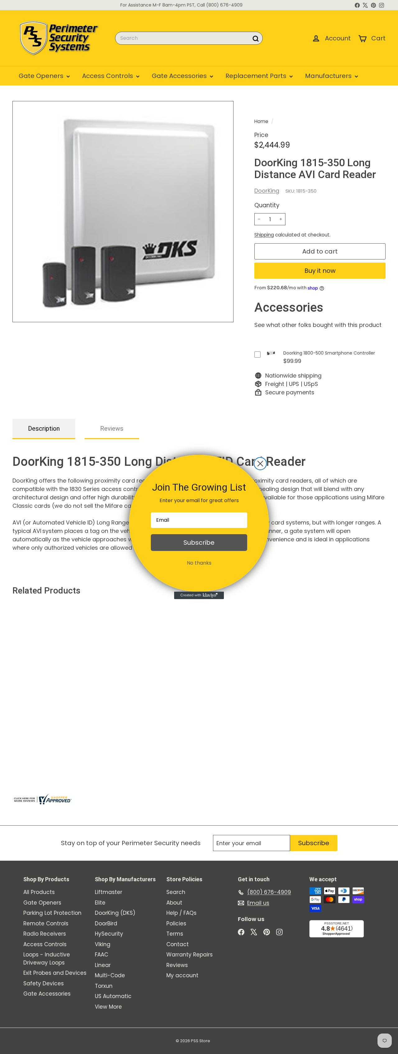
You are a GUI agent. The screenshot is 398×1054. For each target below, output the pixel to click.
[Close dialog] (260, 463)
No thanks (199, 562)
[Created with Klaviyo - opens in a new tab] (199, 595)
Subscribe (199, 542)
